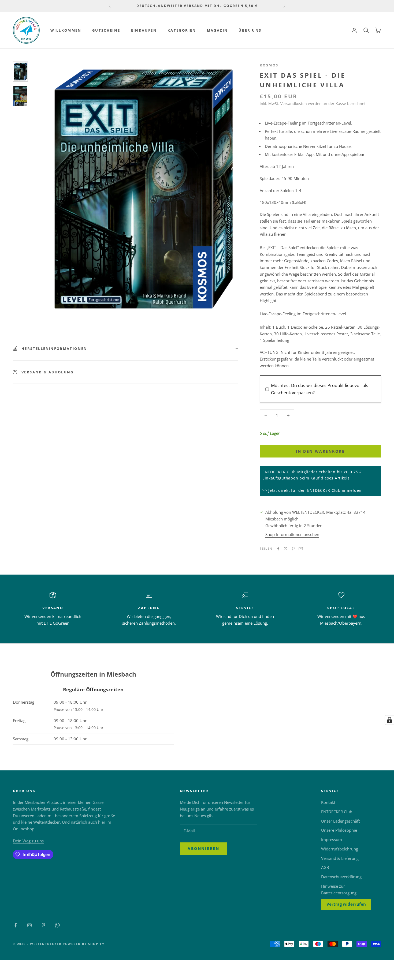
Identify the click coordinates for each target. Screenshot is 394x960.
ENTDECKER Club (336, 811)
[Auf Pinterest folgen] (43, 925)
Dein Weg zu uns (28, 840)
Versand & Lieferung (340, 858)
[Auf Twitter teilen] (286, 548)
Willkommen (65, 30)
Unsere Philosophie (339, 830)
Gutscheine (106, 30)
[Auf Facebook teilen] (278, 548)
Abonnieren (203, 848)
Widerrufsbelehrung (339, 849)
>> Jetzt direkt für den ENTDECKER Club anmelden (312, 490)
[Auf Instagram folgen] (29, 925)
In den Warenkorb (320, 451)
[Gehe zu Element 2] (20, 96)
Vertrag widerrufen (346, 904)
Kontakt (328, 802)
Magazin (217, 30)
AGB (325, 867)
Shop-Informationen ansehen (292, 534)
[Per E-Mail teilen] (301, 548)
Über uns (250, 30)
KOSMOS (269, 65)
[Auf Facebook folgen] (15, 925)
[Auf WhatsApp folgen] (57, 925)
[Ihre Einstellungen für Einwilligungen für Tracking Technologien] (389, 720)
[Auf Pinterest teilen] (293, 548)
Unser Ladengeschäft (340, 821)
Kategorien (182, 30)
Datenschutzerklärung (341, 876)
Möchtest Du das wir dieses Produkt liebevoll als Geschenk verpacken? (319, 388)
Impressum (331, 839)
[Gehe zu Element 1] (20, 71)
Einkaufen (144, 30)
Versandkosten (293, 103)
